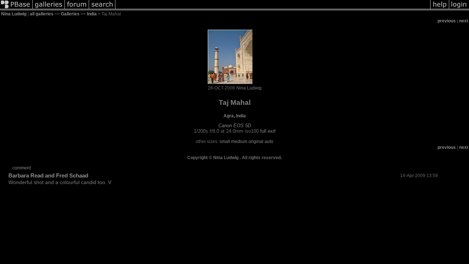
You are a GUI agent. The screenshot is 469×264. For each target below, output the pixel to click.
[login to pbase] (459, 8)
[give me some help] (439, 8)
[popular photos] (272, 8)
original (255, 141)
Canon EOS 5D (234, 125)
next (463, 20)
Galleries (70, 13)
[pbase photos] (16, 8)
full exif (268, 131)
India (92, 13)
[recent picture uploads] (49, 8)
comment (21, 167)
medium (239, 141)
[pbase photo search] (102, 8)
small (224, 141)
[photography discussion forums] (77, 8)
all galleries (41, 13)
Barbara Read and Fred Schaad (48, 175)
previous (446, 20)
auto (269, 141)
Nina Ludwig (13, 13)
